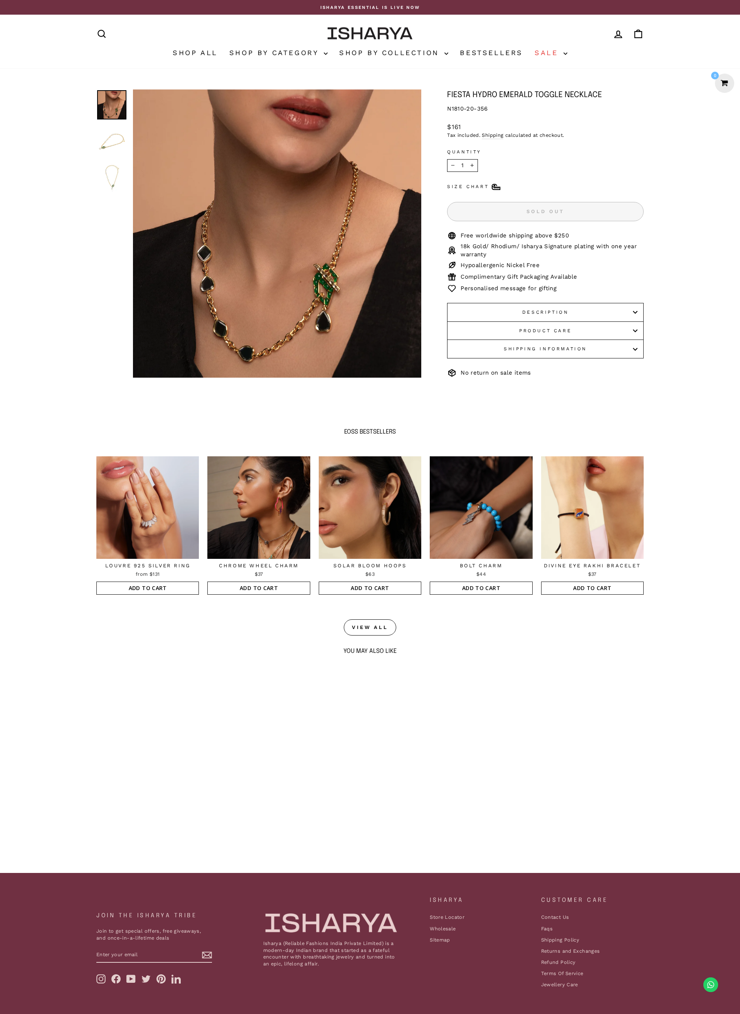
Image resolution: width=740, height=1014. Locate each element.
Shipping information (545, 348)
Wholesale (443, 929)
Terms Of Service (562, 973)
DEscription (545, 312)
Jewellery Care (559, 984)
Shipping (492, 135)
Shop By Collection (390, 53)
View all (370, 627)
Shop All (195, 53)
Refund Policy (558, 962)
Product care (545, 330)
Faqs (547, 929)
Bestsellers (491, 53)
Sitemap (440, 940)
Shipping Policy (560, 940)
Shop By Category (275, 53)
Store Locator (447, 917)
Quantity (464, 152)
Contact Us (555, 917)
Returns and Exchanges (570, 951)
